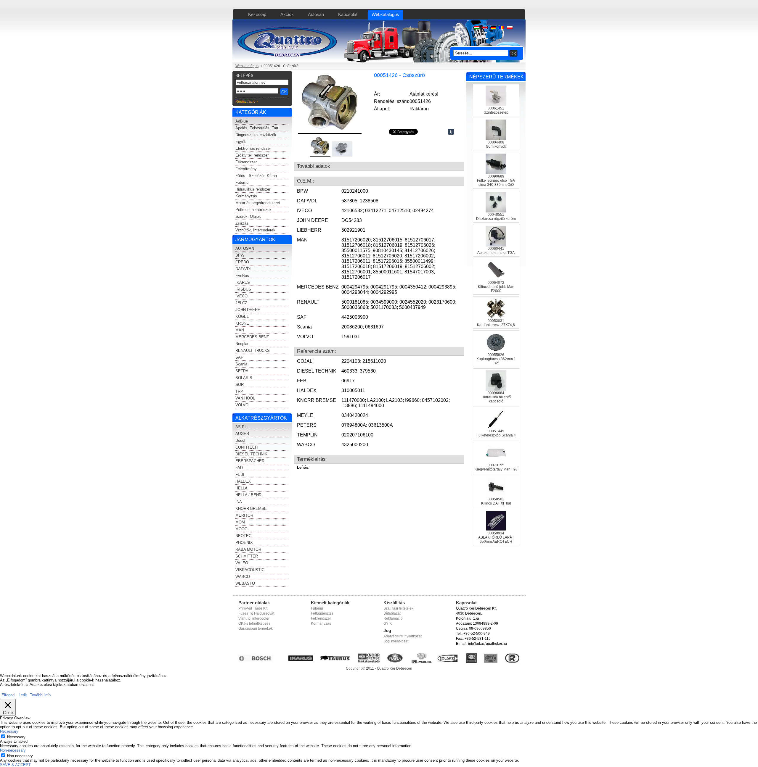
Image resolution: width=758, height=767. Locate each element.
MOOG (241, 529)
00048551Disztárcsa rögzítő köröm (496, 216)
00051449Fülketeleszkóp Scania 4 (496, 433)
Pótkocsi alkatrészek (253, 209)
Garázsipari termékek (255, 628)
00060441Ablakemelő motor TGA (496, 250)
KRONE (242, 323)
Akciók (287, 14)
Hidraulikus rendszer (252, 189)
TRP (239, 391)
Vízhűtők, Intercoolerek (255, 230)
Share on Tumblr (451, 132)
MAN (239, 330)
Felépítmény (246, 169)
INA (238, 501)
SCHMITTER (246, 556)
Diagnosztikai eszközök (255, 135)
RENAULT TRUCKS (252, 350)
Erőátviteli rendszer (252, 155)
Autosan (316, 14)
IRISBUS (243, 289)
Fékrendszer (246, 162)
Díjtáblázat (392, 613)
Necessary (16, 737)
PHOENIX (244, 542)
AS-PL (241, 427)
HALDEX (243, 481)
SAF (239, 357)
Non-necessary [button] (13, 750)
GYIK (387, 623)
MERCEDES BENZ (252, 337)
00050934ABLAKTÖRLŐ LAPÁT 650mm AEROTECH (496, 537)
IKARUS (242, 282)
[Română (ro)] (501, 28)
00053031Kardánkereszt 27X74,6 (496, 323)
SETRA (241, 371)
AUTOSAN (244, 248)
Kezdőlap (257, 14)
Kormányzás (246, 196)
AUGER (242, 433)
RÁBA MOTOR (248, 549)
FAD (239, 467)
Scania (241, 364)
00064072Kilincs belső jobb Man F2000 (496, 287)
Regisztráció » (246, 101)
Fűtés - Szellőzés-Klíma (256, 175)
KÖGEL (242, 316)
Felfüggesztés (322, 613)
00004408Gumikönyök (496, 144)
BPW (239, 255)
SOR (239, 384)
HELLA (241, 488)
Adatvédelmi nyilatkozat (402, 636)
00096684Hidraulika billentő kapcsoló (496, 397)
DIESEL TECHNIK (251, 454)
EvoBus (242, 275)
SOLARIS (243, 378)
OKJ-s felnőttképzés (254, 623)
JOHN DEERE (247, 309)
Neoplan (242, 343)
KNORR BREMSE (251, 508)
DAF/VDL (243, 269)
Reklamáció (393, 618)
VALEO (241, 563)
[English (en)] (485, 28)
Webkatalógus (385, 14)
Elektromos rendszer (253, 148)
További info (40, 695)
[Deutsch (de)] (493, 28)
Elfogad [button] (8, 695)
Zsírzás (241, 223)
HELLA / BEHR (248, 495)
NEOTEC (243, 536)
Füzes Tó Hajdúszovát (256, 613)
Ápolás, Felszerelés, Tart (256, 128)
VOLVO (241, 405)
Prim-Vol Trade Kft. (253, 608)
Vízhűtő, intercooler (253, 618)
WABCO (242, 576)
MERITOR (244, 515)
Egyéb (240, 141)
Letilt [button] (23, 695)
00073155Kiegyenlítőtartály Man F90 (496, 467)
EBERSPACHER (249, 461)
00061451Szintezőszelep (496, 110)
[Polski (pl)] (510, 28)
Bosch (240, 440)
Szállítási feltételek (398, 608)
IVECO (241, 296)
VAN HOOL (245, 398)
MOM (240, 522)
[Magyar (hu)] (476, 28)
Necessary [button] (9, 731)
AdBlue (241, 121)
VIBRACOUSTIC (249, 570)
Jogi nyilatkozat (395, 641)
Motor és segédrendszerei (257, 203)
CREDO (242, 262)
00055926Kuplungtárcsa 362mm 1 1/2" (496, 359)
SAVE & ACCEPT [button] (15, 765)
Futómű (241, 182)
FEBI (239, 474)
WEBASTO (245, 583)
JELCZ (241, 303)
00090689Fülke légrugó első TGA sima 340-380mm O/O (496, 180)
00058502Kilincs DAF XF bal (496, 501)
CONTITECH (246, 447)
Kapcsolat (347, 14)
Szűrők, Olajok (248, 216)
